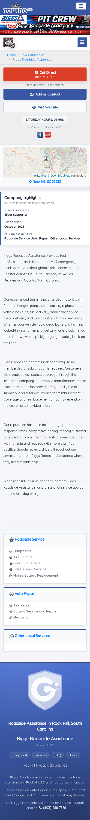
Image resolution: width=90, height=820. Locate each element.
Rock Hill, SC (36, 782)
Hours (73, 755)
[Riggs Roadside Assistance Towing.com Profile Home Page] (8, 42)
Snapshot (19, 755)
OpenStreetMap (60, 175)
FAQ (57, 755)
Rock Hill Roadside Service (45, 765)
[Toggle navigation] (81, 6)
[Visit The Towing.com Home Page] (18, 7)
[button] (46, 158)
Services (40, 755)
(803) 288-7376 (54, 808)
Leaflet (41, 175)
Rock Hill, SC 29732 (46, 182)
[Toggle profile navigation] (82, 42)
